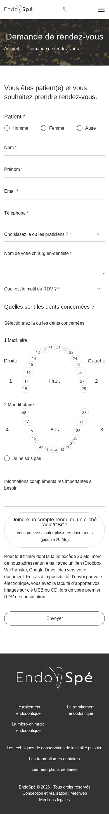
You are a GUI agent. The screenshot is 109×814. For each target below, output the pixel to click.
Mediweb (78, 793)
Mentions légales (54, 799)
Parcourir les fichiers (54, 515)
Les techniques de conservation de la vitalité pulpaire (54, 747)
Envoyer (54, 618)
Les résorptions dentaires (55, 769)
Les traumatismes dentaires (54, 758)
